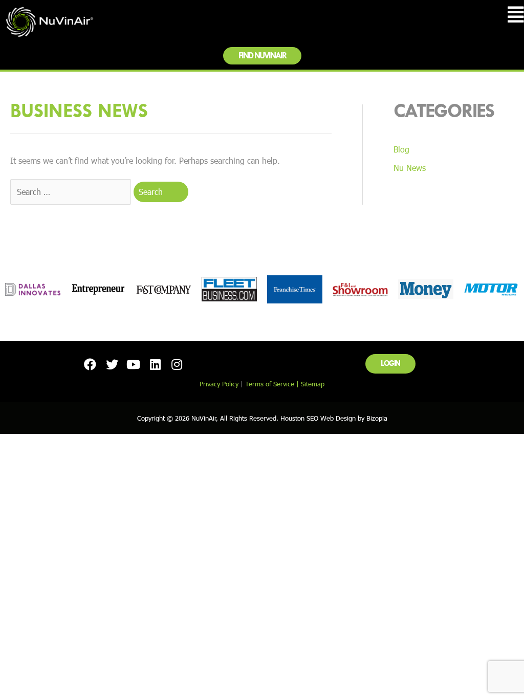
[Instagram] (177, 364)
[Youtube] (133, 364)
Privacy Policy (219, 384)
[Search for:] (72, 191)
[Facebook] (90, 364)
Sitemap (312, 384)
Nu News (410, 167)
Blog (401, 149)
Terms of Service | (273, 384)
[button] (262, 55)
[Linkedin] (155, 364)
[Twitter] (111, 364)
